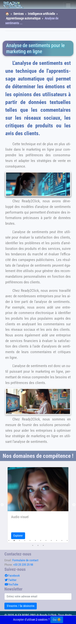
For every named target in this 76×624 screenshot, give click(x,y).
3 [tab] (19, 540)
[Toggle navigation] (68, 5)
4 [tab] (25, 540)
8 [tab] (46, 540)
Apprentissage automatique (23, 18)
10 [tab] (56, 540)
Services (18, 14)
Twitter (12, 580)
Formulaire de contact (25, 560)
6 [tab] (35, 540)
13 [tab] (32, 545)
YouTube (13, 584)
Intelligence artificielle (41, 14)
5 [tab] (30, 540)
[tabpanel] (38, 505)
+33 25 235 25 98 (23, 564)
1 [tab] (9, 540)
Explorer (18, 535)
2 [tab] (14, 540)
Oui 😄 (57, 619)
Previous (2, 505)
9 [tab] (51, 540)
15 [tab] (43, 545)
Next (74, 505)
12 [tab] (67, 540)
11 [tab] (62, 540)
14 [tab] (38, 545)
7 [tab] (40, 540)
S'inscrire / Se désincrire (20, 606)
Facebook (14, 575)
